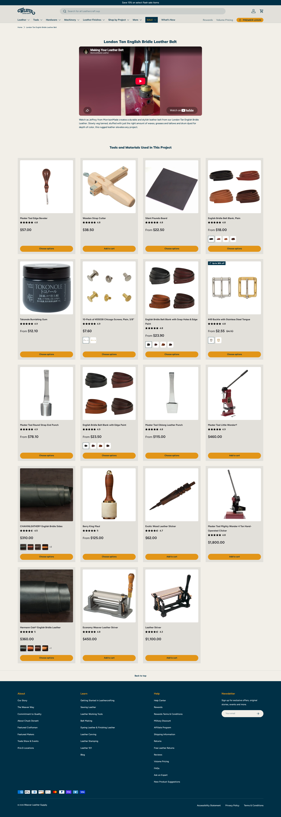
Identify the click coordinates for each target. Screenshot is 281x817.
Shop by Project (117, 19)
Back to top (140, 675)
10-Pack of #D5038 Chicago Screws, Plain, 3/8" (108, 319)
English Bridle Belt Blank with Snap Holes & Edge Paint (171, 321)
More (135, 19)
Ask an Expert (161, 775)
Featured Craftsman (27, 727)
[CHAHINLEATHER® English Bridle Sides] (46, 494)
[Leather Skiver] (171, 595)
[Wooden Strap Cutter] (109, 186)
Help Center (160, 700)
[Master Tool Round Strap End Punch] (46, 393)
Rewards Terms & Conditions (168, 714)
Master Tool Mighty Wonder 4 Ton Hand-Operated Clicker (230, 528)
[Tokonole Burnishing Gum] (46, 287)
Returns (157, 741)
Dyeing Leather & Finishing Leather (97, 727)
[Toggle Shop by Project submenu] (128, 20)
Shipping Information (164, 734)
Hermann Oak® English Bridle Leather (40, 627)
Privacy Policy (232, 805)
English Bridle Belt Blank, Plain (224, 218)
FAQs (156, 768)
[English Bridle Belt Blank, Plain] (234, 186)
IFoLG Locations (26, 748)
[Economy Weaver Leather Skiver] (109, 595)
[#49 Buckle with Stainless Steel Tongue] (234, 287)
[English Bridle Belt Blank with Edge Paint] (109, 393)
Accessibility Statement (209, 805)
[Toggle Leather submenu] (28, 20)
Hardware (51, 19)
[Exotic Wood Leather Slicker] (171, 494)
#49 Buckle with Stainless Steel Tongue (229, 319)
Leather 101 (86, 748)
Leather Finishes (92, 19)
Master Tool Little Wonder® (222, 425)
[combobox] (142, 11)
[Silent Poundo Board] (171, 186)
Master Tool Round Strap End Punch (39, 425)
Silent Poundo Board (156, 218)
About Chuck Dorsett (28, 720)
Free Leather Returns (164, 748)
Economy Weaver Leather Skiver (100, 627)
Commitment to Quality (29, 714)
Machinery (70, 19)
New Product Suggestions (167, 781)
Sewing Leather (88, 707)
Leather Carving (88, 734)
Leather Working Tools (91, 714)
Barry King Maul (91, 526)
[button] (261, 11)
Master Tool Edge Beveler (33, 218)
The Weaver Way (26, 707)
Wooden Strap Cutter (94, 218)
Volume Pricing (224, 19)
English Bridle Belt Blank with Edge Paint (104, 425)
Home (20, 27)
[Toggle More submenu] (140, 20)
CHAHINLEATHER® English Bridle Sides (41, 526)
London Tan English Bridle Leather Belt (41, 27)
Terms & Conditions (253, 805)
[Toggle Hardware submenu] (59, 20)
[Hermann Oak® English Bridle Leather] (46, 595)
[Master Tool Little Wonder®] (234, 393)
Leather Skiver (153, 627)
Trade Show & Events (28, 741)
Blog (82, 754)
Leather (22, 19)
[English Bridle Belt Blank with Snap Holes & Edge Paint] (171, 287)
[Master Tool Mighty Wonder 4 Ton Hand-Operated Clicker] (234, 494)
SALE (150, 19)
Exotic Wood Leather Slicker (160, 526)
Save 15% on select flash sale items (140, 2)
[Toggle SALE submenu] (155, 20)
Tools (36, 19)
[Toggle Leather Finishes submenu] (103, 20)
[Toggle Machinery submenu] (78, 20)
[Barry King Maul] (109, 494)
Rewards (208, 19)
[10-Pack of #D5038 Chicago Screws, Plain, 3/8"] (109, 287)
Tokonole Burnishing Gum (33, 319)
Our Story (22, 700)
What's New (168, 19)
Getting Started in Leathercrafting (97, 700)
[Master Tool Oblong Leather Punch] (171, 393)
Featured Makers (26, 734)
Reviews (158, 754)
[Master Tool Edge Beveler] (46, 186)
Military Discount (162, 720)
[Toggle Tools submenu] (41, 20)
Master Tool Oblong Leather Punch (164, 425)
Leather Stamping (89, 741)
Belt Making (86, 720)
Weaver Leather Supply (35, 805)
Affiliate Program (162, 727)
